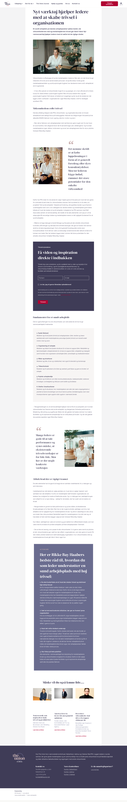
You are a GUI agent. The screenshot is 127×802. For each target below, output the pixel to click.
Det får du (28, 3)
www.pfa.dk (26, 793)
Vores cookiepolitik (32, 795)
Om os (67, 3)
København (73, 769)
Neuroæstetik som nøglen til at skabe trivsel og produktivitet (42, 717)
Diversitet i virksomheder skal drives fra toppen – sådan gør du (82, 716)
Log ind (121, 4)
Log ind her (95, 769)
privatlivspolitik (66, 295)
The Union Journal (42, 3)
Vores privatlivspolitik (20, 795)
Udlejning (18, 3)
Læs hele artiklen (38, 730)
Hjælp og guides (57, 3)
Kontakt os (76, 3)
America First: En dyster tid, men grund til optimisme (63, 715)
